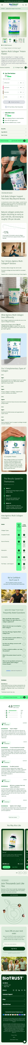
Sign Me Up (14, 948)
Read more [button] (4, 737)
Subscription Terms (14, 1039)
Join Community (14, 895)
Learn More (14, 867)
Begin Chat (6, 986)
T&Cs (14, 1037)
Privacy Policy (14, 1035)
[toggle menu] (2, 4)
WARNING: (8, 670)
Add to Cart (6, 867)
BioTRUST (3, 8)
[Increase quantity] (22, 860)
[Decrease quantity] (17, 860)
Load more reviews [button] (13, 817)
